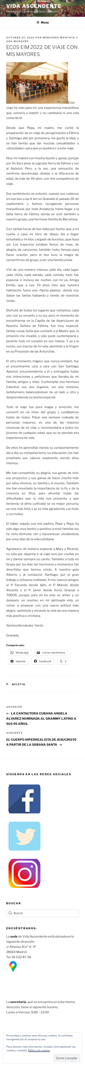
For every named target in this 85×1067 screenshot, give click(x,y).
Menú (45, 22)
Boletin (18, 684)
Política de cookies (39, 1050)
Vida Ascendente (33, 6)
